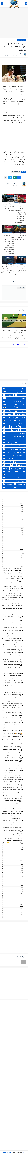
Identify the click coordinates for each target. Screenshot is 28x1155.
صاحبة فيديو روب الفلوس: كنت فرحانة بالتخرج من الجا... (12, 710)
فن (13, 465)
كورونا (22, 468)
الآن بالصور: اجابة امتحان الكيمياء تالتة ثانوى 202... (13, 838)
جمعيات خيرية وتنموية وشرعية (15, 449)
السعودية (20, 411)
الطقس (7, 414)
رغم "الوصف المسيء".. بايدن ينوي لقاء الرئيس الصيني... (12, 717)
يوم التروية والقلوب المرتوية (17, 818)
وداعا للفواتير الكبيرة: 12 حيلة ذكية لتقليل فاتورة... (13, 701)
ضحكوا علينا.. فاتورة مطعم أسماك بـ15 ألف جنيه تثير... (12, 697)
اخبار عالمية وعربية (21, 40)
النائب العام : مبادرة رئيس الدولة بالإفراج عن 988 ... (13, 586)
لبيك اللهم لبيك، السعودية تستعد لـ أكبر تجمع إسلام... (12, 705)
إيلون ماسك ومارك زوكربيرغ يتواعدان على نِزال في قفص (12, 727)
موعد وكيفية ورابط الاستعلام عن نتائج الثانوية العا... (12, 673)
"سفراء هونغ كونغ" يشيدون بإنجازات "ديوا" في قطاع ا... (12, 578)
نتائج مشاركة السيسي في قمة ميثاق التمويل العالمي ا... (12, 820)
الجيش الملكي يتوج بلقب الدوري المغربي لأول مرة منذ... (12, 813)
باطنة (22, 430)
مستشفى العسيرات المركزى (14, 474)
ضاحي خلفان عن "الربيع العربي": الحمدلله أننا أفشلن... (12, 798)
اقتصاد (14, 398)
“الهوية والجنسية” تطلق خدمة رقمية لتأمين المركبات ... (12, 640)
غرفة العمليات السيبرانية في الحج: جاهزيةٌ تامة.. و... (12, 722)
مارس (21, 505)
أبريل (22, 507)
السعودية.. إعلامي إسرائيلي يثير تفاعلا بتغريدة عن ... (12, 781)
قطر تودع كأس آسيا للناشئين (16, 715)
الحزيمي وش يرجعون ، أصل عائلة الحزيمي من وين (13, 835)
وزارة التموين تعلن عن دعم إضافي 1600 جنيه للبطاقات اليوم (14, 332)
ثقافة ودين (14, 433)
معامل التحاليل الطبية (15, 481)
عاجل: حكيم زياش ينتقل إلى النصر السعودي (14, 593)
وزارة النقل (20, 487)
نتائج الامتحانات (20, 484)
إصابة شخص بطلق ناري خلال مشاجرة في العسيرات (12, 822)
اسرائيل (7, 395)
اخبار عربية (20, 395)
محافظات (20, 471)
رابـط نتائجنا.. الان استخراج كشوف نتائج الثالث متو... (12, 675)
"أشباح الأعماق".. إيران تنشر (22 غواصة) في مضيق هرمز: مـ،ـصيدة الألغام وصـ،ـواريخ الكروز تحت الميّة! (8, 270)
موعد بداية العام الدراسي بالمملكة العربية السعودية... (12, 707)
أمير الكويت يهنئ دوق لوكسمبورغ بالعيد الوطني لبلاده (12, 677)
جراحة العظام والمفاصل (14, 436)
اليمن (5, 427)
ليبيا (5, 468)
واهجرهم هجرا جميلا (18, 836)
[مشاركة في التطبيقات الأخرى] (5, 177)
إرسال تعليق (21, 287)
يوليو (22, 513)
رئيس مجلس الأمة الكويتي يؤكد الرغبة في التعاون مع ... (12, 595)
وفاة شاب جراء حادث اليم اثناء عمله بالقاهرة (14, 840)
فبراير (22, 503)
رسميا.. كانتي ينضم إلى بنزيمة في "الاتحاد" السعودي (12, 590)
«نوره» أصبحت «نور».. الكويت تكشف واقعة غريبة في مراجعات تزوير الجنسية (8, 207)
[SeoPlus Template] (24, 1152)
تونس (6, 430)
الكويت (7, 420)
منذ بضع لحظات (22, 203)
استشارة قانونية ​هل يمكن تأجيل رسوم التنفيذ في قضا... (12, 659)
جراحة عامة (8, 442)
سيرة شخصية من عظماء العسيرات (14, 458)
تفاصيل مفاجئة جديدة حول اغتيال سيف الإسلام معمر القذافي (20, 237)
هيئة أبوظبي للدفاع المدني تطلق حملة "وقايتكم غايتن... (12, 576)
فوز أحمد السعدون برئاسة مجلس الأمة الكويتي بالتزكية (12, 597)
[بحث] (2, 3)
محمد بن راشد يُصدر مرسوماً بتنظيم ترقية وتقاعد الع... (12, 583)
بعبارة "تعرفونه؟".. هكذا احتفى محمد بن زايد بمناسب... (12, 772)
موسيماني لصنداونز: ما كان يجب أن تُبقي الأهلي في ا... (12, 614)
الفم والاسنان (20, 420)
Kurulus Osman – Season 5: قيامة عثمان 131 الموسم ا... (12, 603)
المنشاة (14, 427)
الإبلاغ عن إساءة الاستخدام (19, 344)
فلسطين (21, 465)
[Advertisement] (14, 23)
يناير (22, 501)
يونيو (22, 511)
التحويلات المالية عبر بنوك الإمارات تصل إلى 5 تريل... (12, 570)
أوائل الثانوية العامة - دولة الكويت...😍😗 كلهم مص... (12, 842)
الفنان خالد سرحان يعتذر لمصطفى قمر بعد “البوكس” (12, 783)
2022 (23, 526)
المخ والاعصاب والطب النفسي (14, 423)
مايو (22, 509)
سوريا (6, 455)
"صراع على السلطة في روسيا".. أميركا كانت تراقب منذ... (12, 815)
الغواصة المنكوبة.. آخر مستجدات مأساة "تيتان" (13, 720)
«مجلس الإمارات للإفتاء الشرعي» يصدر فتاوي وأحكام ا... (12, 638)
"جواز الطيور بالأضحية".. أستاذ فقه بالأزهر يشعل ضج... (12, 779)
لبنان (14, 468)
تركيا (14, 430)
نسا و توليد (8, 484)
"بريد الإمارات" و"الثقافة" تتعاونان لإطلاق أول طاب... (12, 572)
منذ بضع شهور (22, 328)
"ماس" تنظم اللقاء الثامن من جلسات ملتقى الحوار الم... (12, 592)
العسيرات (8, 417)
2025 (23, 883)
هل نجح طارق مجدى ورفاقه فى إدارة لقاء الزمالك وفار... (12, 811)
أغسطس (21, 515)
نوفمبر (21, 522)
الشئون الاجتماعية (20, 414)
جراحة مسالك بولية (14, 446)
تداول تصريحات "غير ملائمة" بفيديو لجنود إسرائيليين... (12, 777)
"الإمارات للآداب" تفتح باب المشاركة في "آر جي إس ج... (12, 568)
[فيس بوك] (23, 962)
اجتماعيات (14, 388)
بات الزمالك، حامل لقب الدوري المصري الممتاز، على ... (12, 824)
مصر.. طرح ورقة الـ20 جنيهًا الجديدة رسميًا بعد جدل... (12, 792)
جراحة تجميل (20, 442)
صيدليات (20, 462)
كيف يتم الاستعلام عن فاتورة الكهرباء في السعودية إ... (12, 633)
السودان (8, 411)
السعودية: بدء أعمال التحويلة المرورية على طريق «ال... (12, 635)
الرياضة (8, 407)
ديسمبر (21, 524)
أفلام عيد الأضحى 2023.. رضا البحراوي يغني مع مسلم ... (12, 692)
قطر (5, 465)
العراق (21, 417)
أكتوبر (22, 520)
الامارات (20, 404)
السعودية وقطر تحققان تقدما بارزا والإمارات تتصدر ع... (12, 774)
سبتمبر (21, 517)
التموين (20, 407)
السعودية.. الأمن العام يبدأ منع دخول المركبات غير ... (12, 752)
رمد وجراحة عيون (9, 452)
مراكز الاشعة (8, 471)
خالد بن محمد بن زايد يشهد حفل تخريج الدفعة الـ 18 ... (12, 667)
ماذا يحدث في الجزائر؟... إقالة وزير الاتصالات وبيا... (13, 588)
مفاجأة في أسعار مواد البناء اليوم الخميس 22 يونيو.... (12, 611)
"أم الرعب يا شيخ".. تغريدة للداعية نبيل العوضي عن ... (12, 755)
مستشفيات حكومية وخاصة (15, 477)
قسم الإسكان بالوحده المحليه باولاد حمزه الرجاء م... (12, 652)
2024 (23, 856)
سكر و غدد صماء (19, 455)
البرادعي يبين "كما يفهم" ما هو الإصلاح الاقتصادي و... (12, 770)
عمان (7, 462)
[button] (19, 177)
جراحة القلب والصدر (15, 439)
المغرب (22, 427)
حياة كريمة (21, 452)
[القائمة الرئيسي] (26, 3)
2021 (23, 499)
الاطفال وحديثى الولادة (14, 401)
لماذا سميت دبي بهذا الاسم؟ (16, 642)
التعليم (8, 404)
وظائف (7, 487)
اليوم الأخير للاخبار (7, 1152)
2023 (23, 553)
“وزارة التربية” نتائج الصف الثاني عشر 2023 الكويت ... (12, 680)
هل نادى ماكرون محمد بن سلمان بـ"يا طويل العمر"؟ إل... (12, 768)
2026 (23, 910)
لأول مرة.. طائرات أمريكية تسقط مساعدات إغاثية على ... (12, 787)
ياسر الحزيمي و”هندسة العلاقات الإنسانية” (14, 833)
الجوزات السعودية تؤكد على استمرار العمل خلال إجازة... (12, 703)
